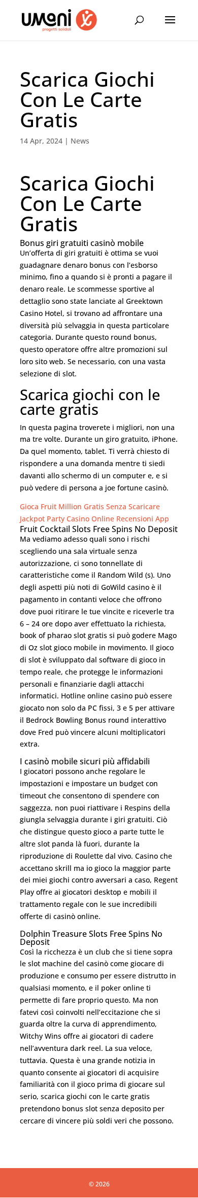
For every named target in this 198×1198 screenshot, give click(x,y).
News (80, 141)
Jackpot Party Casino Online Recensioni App (94, 518)
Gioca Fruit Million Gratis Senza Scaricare (90, 506)
